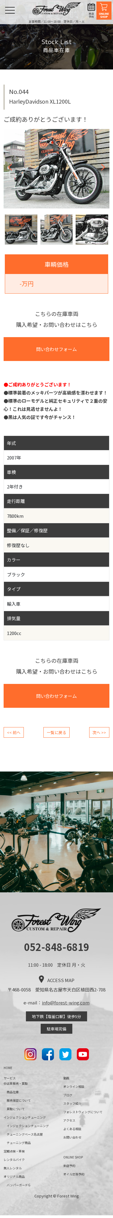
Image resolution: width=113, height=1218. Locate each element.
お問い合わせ (72, 1137)
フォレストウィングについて (82, 1112)
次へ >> (99, 732)
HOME (8, 1067)
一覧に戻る (56, 732)
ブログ (67, 1095)
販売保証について (19, 1100)
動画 (66, 1078)
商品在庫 (13, 1092)
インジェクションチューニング (28, 1125)
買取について (16, 1109)
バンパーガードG (18, 1185)
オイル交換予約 (73, 1174)
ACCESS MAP (60, 980)
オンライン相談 (73, 1086)
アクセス (69, 1120)
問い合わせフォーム (56, 349)
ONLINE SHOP (103, 11)
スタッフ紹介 (72, 1103)
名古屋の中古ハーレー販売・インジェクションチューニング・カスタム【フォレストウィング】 (57, 9)
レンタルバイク (14, 1159)
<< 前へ (13, 732)
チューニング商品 (19, 1142)
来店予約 (91, 10)
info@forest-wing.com (65, 1002)
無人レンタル (13, 1168)
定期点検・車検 (14, 1151)
